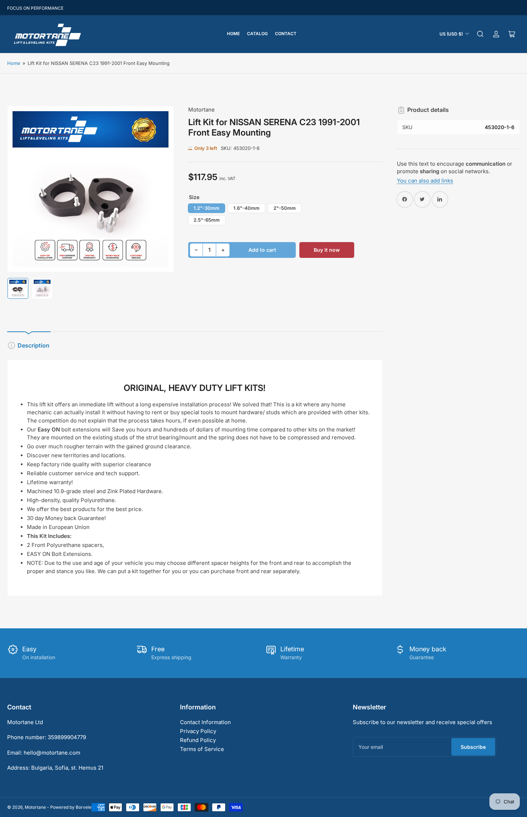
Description (33, 345)
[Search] (480, 34)
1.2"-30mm (206, 208)
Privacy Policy (198, 731)
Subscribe (473, 747)
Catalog (257, 33)
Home (233, 33)
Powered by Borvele (70, 807)
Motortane (201, 109)
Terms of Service (202, 749)
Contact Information (205, 722)
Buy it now (327, 250)
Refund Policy (198, 740)
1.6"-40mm (246, 208)
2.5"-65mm (207, 220)
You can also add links (425, 180)
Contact (285, 33)
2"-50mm (285, 208)
